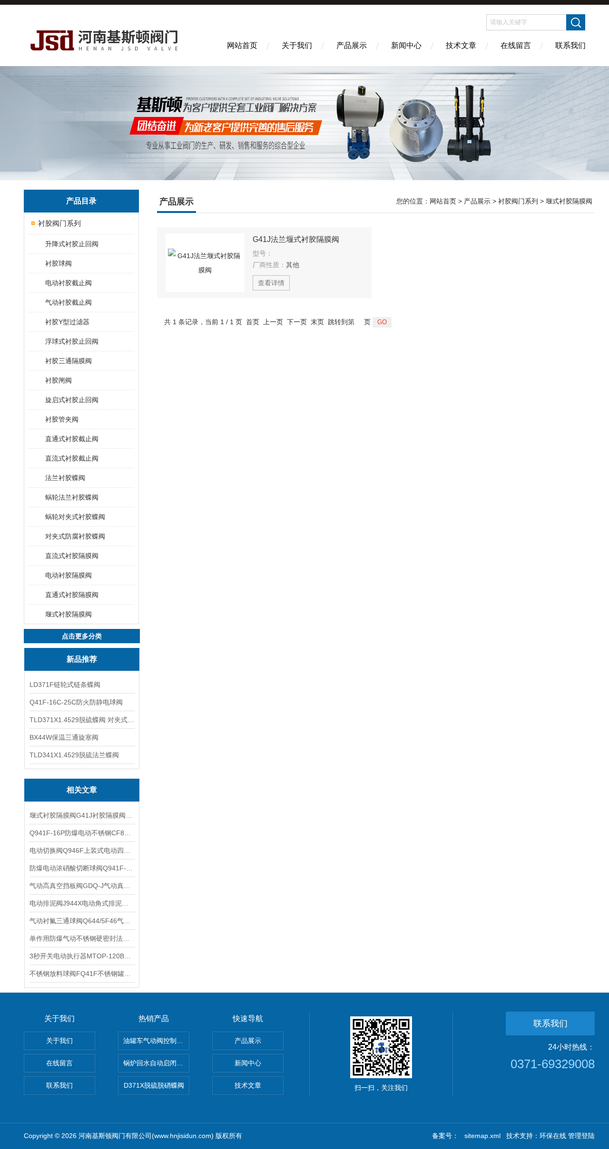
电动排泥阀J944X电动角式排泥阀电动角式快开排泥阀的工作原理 (81, 903)
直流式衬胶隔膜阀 (71, 556)
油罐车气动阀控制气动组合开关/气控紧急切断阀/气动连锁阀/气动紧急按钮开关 (156, 1040)
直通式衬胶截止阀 (71, 439)
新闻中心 (406, 45)
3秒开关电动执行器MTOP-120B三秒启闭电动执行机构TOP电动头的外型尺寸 (81, 956)
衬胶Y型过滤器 (67, 322)
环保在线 (553, 1135)
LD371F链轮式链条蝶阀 (64, 684)
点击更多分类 (82, 636)
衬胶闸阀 (58, 380)
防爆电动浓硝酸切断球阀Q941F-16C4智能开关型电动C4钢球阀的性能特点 (81, 868)
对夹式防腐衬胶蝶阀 (75, 536)
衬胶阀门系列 (59, 223)
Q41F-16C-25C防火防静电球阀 (76, 702)
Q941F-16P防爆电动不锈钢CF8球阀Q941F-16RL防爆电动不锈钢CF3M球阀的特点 (81, 833)
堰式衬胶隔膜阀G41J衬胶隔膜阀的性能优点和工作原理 (81, 815)
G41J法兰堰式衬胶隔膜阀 (296, 239)
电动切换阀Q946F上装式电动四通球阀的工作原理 (81, 850)
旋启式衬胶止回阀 (71, 400)
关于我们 (297, 45)
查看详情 (271, 283)
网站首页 (242, 45)
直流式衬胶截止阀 (71, 458)
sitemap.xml (482, 1135)
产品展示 (351, 45)
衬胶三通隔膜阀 (68, 361)
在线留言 (516, 45)
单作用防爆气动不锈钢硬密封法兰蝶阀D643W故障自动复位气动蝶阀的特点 (81, 938)
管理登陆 (581, 1135)
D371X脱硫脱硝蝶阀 (154, 1085)
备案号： (445, 1135)
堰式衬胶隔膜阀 (68, 614)
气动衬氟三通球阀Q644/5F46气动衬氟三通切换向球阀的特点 (81, 921)
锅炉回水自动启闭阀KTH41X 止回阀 (156, 1063)
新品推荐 (82, 659)
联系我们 (570, 45)
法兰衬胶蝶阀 (65, 478)
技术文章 (461, 45)
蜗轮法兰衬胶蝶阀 (71, 497)
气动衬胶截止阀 (68, 302)
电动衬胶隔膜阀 (68, 575)
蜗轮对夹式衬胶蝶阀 (75, 517)
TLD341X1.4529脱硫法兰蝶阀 (74, 755)
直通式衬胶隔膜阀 (71, 595)
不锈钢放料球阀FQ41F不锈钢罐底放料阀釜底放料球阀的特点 (81, 973)
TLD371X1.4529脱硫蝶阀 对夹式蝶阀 (81, 720)
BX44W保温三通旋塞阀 (63, 737)
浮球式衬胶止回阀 (71, 341)
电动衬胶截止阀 (68, 283)
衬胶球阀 (58, 263)
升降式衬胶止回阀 (71, 244)
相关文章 (82, 790)
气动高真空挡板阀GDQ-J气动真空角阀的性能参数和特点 (81, 885)
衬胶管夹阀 (62, 419)
